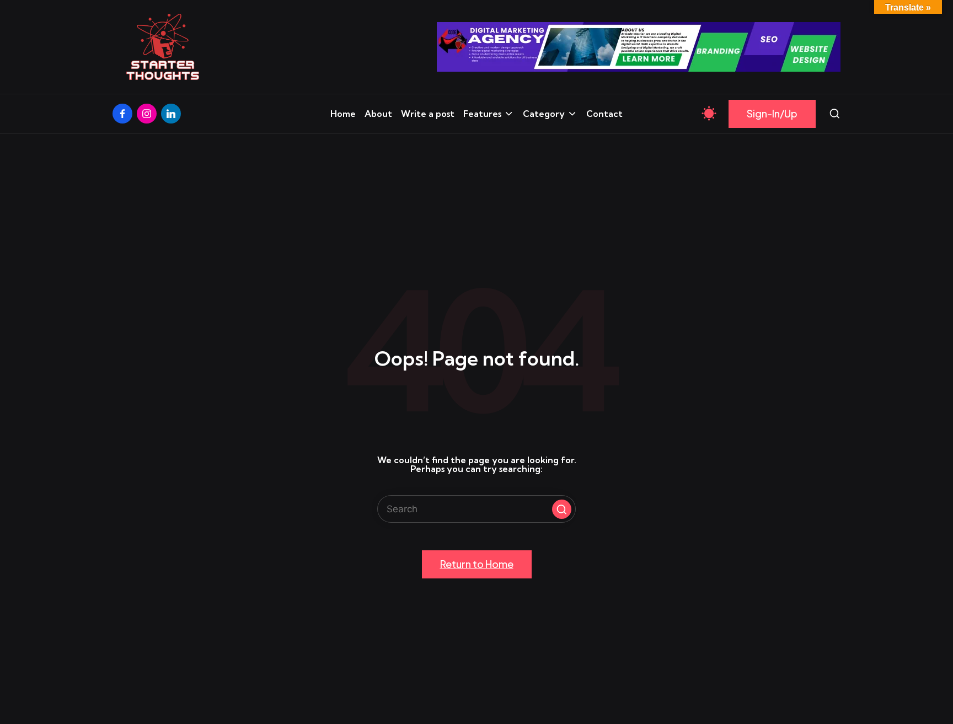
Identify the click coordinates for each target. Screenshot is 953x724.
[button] (772, 114)
